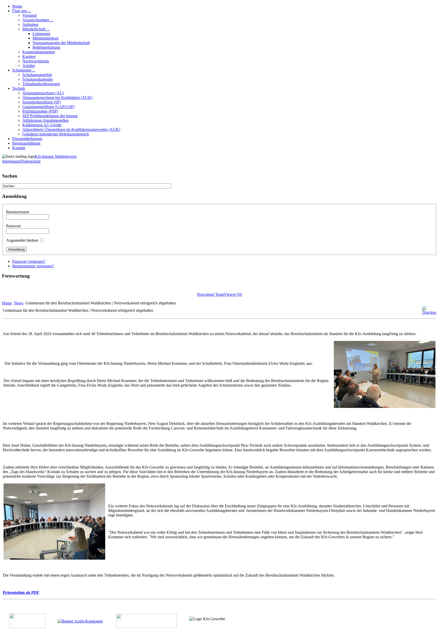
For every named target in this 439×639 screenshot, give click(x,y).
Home (7, 303)
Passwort (13, 226)
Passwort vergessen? (28, 261)
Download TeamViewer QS (219, 294)
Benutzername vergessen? (33, 266)
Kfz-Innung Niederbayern (55, 156)
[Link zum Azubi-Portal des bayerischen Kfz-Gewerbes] (80, 621)
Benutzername (17, 212)
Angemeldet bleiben (22, 240)
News (18, 303)
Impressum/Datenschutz (21, 161)
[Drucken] (429, 312)
